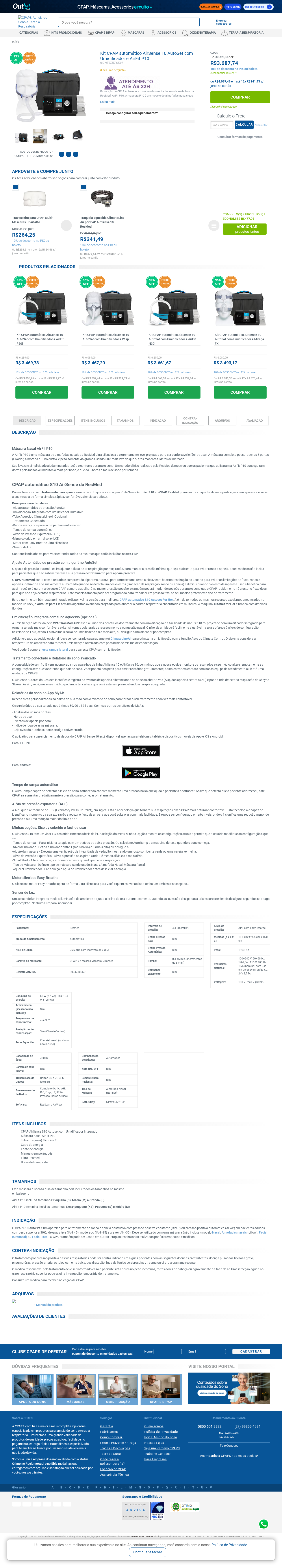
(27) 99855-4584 (247, 1426)
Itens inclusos (93, 420)
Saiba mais (107, 102)
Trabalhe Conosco (157, 1453)
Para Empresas (155, 1459)
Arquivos (222, 420)
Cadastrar (251, 1351)
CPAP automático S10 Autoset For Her (146, 599)
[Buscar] (195, 22)
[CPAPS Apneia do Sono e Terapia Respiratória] (33, 22)
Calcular (244, 124)
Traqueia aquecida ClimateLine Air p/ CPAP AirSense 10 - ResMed (102, 222)
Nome (148, 1351)
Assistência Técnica (114, 1474)
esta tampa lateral (55, 649)
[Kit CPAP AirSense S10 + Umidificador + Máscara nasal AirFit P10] (21, 136)
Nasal (216, 1232)
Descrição (27, 420)
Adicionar (247, 229)
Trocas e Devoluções (115, 1448)
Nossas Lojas (154, 1442)
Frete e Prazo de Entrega (118, 1442)
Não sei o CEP (261, 125)
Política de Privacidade (229, 1545)
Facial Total (40, 1237)
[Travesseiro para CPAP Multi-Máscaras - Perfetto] (35, 199)
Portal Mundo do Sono (160, 1437)
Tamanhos (125, 420)
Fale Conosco (229, 1445)
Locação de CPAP (113, 1469)
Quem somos (153, 1426)
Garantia (106, 1426)
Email (192, 1351)
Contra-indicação (190, 421)
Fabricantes (109, 1431)
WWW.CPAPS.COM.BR (142, 1536)
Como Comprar (111, 1437)
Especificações (60, 420)
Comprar (240, 97)
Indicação (158, 420)
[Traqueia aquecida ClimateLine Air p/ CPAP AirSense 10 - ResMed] (103, 199)
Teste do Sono (110, 1453)
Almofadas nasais (234, 1232)
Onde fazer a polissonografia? (112, 1461)
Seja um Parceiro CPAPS (162, 1448)
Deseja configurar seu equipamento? (132, 113)
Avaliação (255, 420)
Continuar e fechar (147, 1552)
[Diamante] (157, 1511)
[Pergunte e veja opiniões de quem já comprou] (41, 350)
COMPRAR (42, 392)
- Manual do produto (48, 1305)
